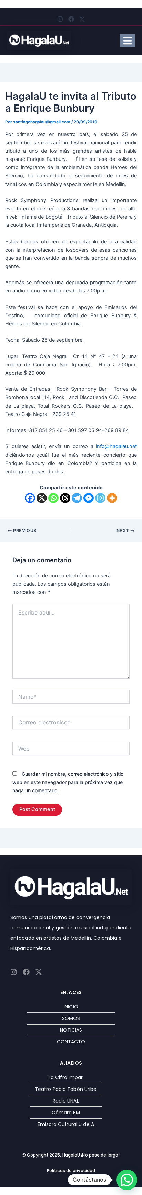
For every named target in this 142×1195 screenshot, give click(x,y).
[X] (42, 498)
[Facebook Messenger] (88, 498)
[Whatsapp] (53, 498)
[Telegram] (77, 498)
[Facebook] (30, 498)
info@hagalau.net (116, 446)
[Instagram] (100, 498)
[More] (112, 498)
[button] (126, 1180)
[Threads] (65, 498)
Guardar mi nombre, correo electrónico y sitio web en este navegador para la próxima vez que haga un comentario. (67, 782)
